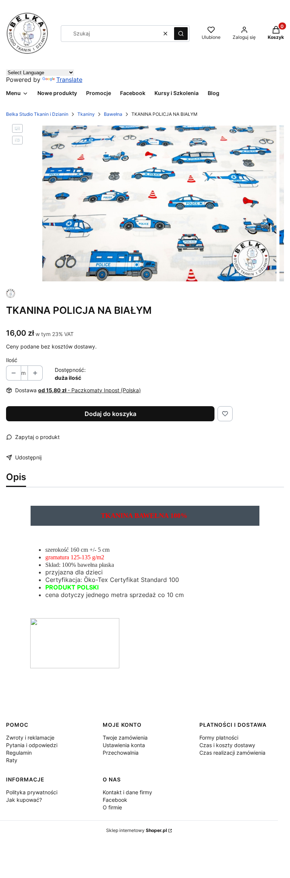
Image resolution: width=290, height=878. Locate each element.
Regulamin (19, 752)
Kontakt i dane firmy (127, 792)
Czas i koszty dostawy (227, 745)
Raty (11, 760)
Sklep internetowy (136, 830)
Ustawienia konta (124, 745)
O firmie (112, 807)
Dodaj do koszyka (110, 414)
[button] (181, 33)
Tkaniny (86, 114)
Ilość (11, 360)
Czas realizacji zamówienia (232, 752)
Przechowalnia (121, 752)
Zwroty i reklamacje (30, 737)
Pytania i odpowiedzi (31, 745)
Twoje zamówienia (125, 737)
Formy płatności (218, 737)
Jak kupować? (24, 800)
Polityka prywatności (31, 792)
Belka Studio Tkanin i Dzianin (37, 114)
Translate (69, 79)
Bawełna (113, 114)
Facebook (115, 800)
